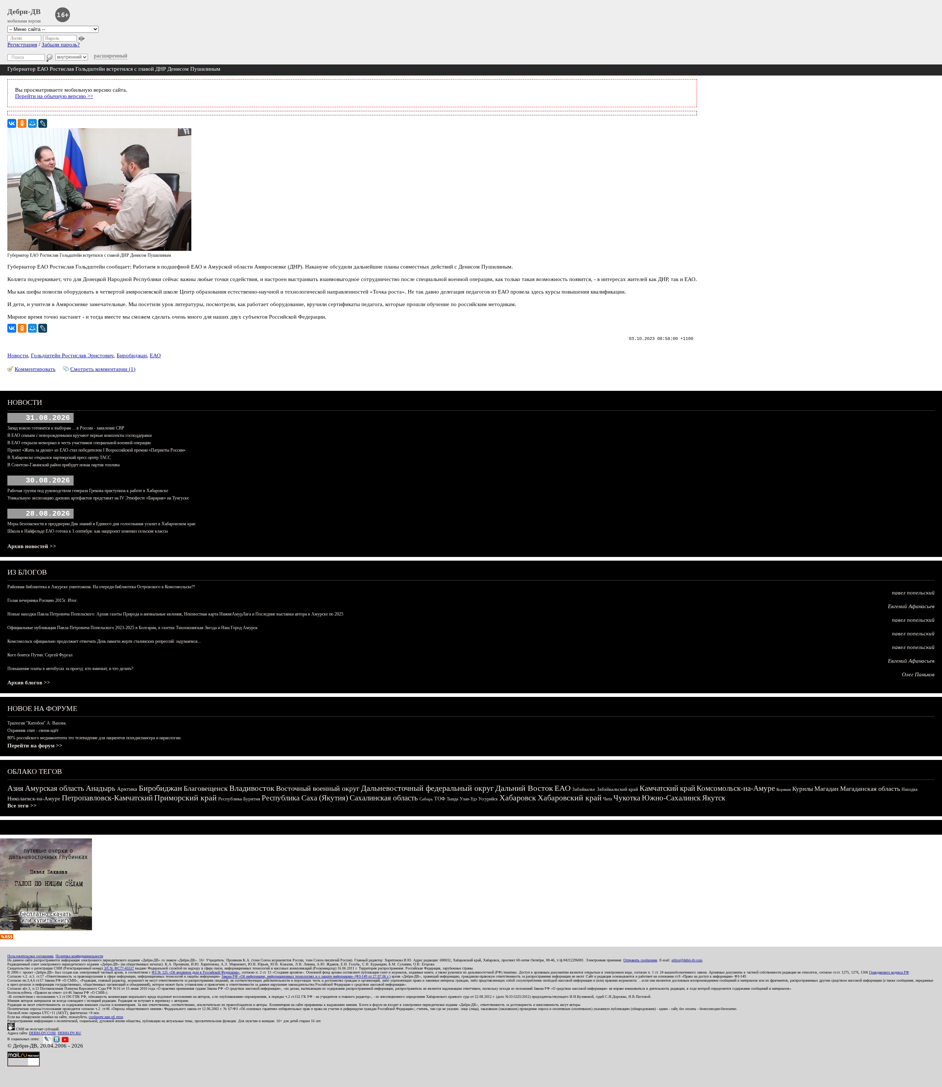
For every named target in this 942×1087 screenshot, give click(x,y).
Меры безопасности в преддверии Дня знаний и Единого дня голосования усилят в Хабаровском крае (101, 523)
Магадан (826, 788)
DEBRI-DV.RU (69, 1033)
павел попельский (913, 593)
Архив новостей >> (31, 546)
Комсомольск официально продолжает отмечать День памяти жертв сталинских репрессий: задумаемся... (104, 641)
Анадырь (101, 788)
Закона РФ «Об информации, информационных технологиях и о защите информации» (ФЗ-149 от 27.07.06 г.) (306, 976)
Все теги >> (22, 806)
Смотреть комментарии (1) (102, 369)
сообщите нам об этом (106, 1017)
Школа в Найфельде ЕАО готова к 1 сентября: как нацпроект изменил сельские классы (87, 531)
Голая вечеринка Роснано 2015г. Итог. (42, 600)
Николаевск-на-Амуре (33, 799)
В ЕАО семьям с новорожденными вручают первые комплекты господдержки (79, 435)
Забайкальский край (617, 789)
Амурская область (54, 788)
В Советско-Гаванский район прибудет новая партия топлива (63, 464)
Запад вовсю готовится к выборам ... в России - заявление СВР (65, 428)
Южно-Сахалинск (671, 797)
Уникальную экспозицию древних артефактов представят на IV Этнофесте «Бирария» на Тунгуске (98, 498)
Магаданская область (870, 788)
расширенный (110, 56)
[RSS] (6, 937)
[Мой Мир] (32, 123)
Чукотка (626, 797)
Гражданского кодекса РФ (889, 972)
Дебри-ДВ (23, 11)
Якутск (713, 797)
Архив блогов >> (28, 682)
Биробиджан (132, 355)
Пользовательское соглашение (30, 956)
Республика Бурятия (239, 799)
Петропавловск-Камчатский (107, 797)
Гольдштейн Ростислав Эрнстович (72, 355)
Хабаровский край (570, 797)
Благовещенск (206, 788)
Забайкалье (583, 789)
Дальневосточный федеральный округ (427, 788)
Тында (452, 799)
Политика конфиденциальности (79, 956)
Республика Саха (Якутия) (305, 797)
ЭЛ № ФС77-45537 (119, 968)
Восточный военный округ (318, 788)
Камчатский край (667, 788)
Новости (17, 355)
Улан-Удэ (468, 799)
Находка (909, 789)
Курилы (802, 788)
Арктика (127, 789)
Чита (607, 799)
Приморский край (185, 797)
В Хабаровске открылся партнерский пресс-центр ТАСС (59, 457)
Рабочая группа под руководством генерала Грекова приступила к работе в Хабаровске (87, 490)
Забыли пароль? (61, 45)
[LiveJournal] (42, 123)
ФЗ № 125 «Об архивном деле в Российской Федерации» (196, 972)
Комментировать (35, 369)
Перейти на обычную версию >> (54, 96)
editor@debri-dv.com (687, 960)
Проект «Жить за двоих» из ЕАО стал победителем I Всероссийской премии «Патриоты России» (96, 450)
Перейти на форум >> (35, 745)
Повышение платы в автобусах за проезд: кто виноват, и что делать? (70, 668)
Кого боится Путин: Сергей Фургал (39, 655)
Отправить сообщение (640, 960)
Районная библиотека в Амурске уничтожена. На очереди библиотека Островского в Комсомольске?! (101, 586)
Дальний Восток (524, 788)
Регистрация (22, 45)
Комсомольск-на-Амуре (736, 788)
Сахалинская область (384, 797)
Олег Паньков (918, 674)
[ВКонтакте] (11, 123)
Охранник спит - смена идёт (33, 730)
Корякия (783, 789)
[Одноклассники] (22, 123)
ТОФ (439, 799)
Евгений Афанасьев (911, 606)
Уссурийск (488, 799)
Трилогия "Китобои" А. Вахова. (37, 723)
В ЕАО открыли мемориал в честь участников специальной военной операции (78, 442)
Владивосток (252, 788)
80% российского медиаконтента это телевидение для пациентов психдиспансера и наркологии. (94, 737)
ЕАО (155, 355)
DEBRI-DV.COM (42, 1033)
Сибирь (426, 799)
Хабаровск (517, 797)
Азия (15, 788)
